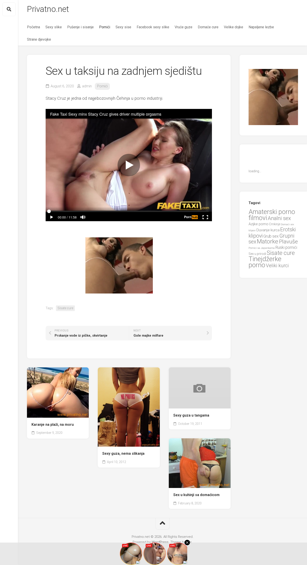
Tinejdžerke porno (265, 262)
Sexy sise (123, 27)
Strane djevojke (39, 39)
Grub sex (271, 236)
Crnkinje (274, 224)
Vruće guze (183, 27)
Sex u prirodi (257, 254)
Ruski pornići (286, 247)
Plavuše (288, 241)
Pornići (104, 27)
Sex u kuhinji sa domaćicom (196, 495)
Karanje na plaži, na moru (52, 424)
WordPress (160, 542)
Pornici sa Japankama (262, 247)
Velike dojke (233, 27)
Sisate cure (65, 308)
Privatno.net (48, 9)
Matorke (267, 241)
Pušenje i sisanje (80, 27)
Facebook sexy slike (153, 27)
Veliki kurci (277, 265)
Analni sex (279, 218)
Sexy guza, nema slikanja (123, 453)
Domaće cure (208, 27)
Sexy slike (53, 27)
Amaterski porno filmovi (272, 215)
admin (87, 86)
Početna (33, 27)
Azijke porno (258, 224)
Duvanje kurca (268, 230)
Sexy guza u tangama (191, 415)
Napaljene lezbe (261, 27)
